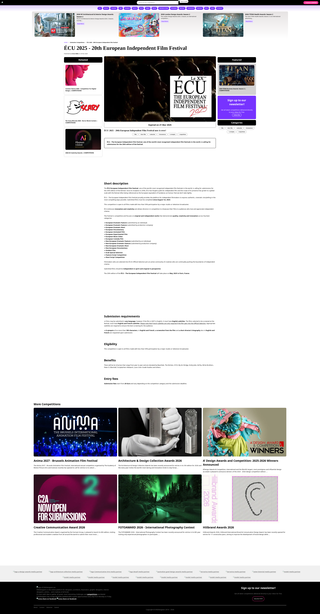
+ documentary (162, 134)
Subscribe (237, 115)
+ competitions (182, 134)
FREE (212, 8)
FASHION (127, 8)
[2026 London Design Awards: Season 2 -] (139, 25)
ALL (100, 8)
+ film (135, 134)
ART (121, 8)
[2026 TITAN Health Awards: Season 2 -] (223, 25)
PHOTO (135, 8)
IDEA (206, 8)
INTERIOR (174, 8)
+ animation (152, 134)
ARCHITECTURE (163, 8)
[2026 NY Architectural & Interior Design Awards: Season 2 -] (54, 25)
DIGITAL (182, 8)
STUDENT (219, 8)
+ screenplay (172, 134)
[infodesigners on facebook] (47, 599)
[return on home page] (12, 2)
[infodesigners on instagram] (66, 599)
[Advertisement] (160, 161)
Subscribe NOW (258, 598)
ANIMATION (191, 8)
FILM (141, 8)
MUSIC (154, 8)
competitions (92, 594)
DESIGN (106, 8)
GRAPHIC (113, 8)
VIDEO (147, 8)
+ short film (143, 134)
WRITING (199, 8)
